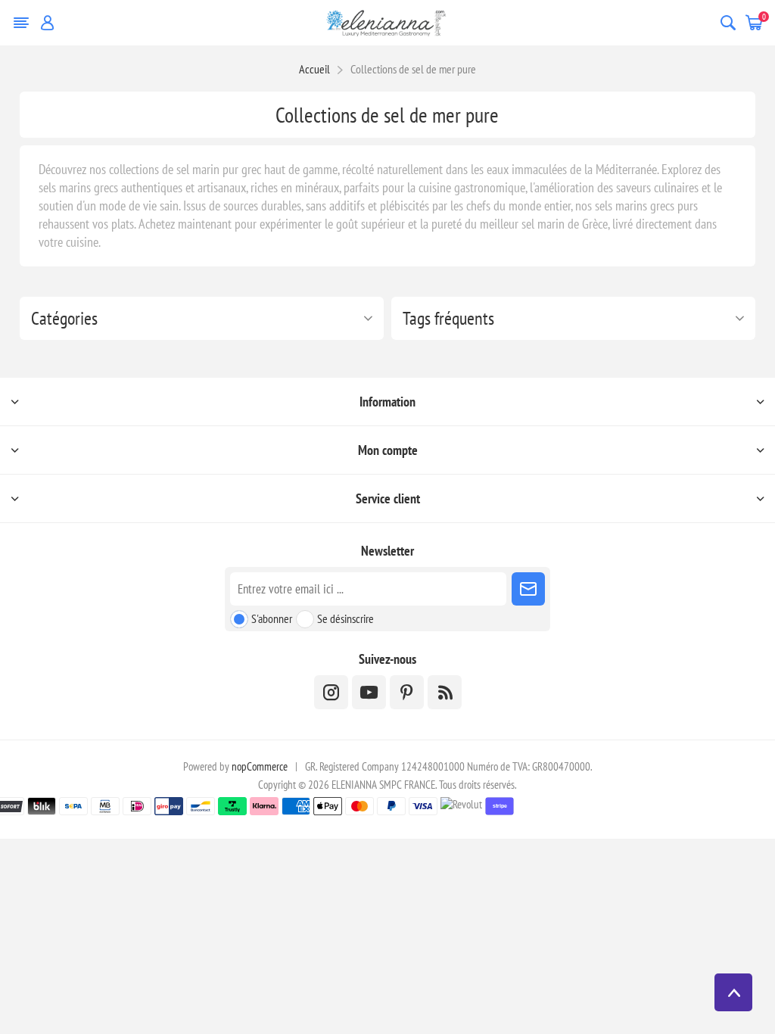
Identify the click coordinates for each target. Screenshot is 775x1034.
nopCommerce (260, 766)
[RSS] (445, 692)
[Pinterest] (407, 692)
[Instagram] (331, 692)
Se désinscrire (345, 618)
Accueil (314, 68)
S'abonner (271, 618)
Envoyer (528, 589)
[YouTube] (369, 692)
